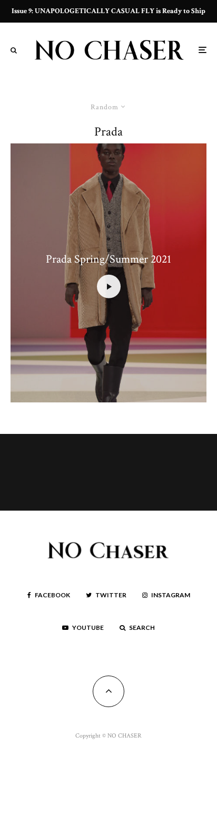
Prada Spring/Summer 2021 (108, 259)
